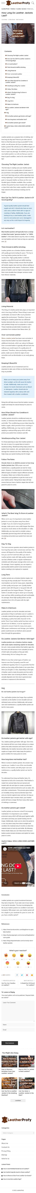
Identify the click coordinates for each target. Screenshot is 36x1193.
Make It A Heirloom (12, 104)
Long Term (10, 101)
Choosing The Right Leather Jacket (17, 55)
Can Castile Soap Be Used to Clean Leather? (16, 1172)
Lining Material (11, 70)
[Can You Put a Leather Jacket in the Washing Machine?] (9, 1083)
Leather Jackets (7, 1065)
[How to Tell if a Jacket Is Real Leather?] (26, 1061)
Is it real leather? (12, 64)
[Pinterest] (27, 975)
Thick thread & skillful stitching (16, 67)
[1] (5, 241)
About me (5, 1143)
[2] (29, 329)
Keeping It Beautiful (13, 77)
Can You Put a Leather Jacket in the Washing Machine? (9, 1093)
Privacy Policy (6, 1151)
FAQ (7, 112)
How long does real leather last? (17, 119)
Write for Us (5, 1159)
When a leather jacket (8, 338)
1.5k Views (4, 19)
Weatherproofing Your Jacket (16, 86)
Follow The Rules (12, 89)
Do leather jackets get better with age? (19, 116)
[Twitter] (22, 975)
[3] (5, 538)
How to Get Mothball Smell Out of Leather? (16, 1168)
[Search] (32, 3)
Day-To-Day (11, 97)
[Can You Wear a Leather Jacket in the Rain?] (26, 1083)
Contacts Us (5, 1147)
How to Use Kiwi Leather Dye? (12, 1179)
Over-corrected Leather (14, 74)
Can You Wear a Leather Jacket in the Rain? (26, 1093)
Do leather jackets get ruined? (16, 122)
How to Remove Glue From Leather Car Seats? (17, 1175)
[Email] (32, 975)
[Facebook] (17, 975)
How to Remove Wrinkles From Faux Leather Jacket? (8, 1071)
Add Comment (19, 19)
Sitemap (4, 1155)
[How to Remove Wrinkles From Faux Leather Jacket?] (9, 1061)
